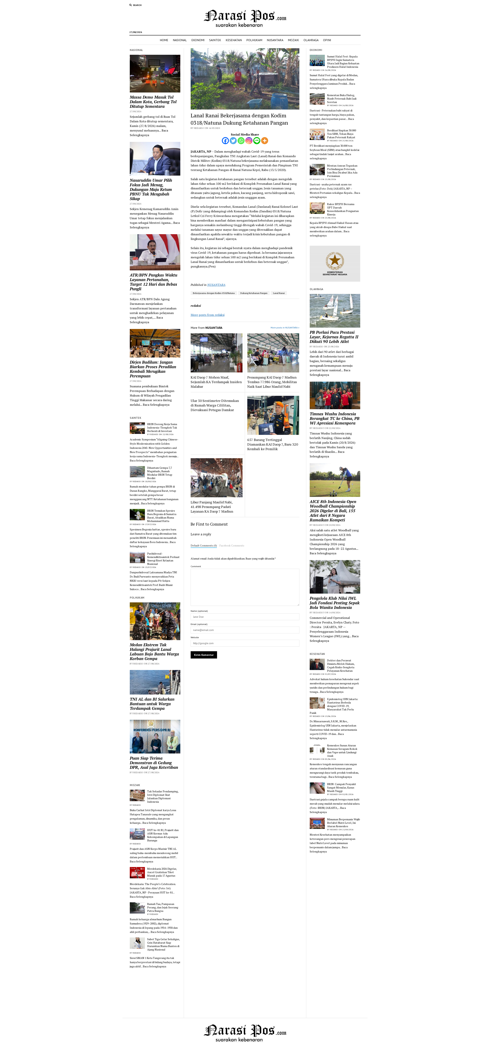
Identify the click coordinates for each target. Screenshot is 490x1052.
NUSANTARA (275, 40)
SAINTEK (215, 40)
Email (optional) (199, 624)
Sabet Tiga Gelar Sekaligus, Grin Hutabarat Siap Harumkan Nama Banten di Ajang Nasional (163, 944)
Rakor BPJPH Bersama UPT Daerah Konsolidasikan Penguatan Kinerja (343, 209)
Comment (196, 566)
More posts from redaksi (208, 315)
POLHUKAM (254, 40)
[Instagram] (248, 140)
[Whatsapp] (241, 140)
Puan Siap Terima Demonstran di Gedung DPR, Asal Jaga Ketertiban (154, 763)
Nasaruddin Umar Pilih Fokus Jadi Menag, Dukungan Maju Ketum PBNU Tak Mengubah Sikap (151, 189)
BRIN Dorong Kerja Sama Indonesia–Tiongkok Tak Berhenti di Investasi (162, 427)
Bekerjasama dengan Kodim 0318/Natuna (214, 293)
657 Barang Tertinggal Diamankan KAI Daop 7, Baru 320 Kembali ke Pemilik (272, 444)
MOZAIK (293, 40)
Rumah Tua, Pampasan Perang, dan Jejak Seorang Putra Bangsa (162, 907)
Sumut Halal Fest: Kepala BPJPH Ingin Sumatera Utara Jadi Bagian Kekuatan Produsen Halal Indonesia (343, 62)
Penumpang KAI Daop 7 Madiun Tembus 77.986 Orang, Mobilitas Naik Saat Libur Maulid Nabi (272, 382)
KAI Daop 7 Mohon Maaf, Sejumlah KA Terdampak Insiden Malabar (216, 382)
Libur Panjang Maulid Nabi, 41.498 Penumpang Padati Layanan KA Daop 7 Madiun (212, 507)
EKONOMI (198, 40)
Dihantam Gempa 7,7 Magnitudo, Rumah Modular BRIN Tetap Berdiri (159, 473)
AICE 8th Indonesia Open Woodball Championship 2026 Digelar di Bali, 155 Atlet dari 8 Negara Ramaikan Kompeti (333, 510)
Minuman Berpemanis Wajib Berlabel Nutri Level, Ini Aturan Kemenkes (343, 823)
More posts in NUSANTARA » (285, 327)
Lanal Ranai (279, 293)
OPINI (327, 40)
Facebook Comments (231, 545)
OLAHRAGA (311, 40)
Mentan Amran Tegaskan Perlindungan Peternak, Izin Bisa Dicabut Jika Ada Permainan (342, 171)
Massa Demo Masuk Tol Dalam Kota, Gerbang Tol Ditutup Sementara (153, 102)
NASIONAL (180, 40)
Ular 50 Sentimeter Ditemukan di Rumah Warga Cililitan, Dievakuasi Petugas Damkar (215, 405)
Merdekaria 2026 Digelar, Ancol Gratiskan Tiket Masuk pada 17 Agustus (162, 872)
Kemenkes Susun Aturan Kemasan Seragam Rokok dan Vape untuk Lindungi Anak (342, 751)
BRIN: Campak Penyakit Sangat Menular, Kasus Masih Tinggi (341, 787)
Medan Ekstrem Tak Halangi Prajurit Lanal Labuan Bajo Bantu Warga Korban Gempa (154, 651)
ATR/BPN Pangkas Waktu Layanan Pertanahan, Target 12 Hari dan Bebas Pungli (153, 282)
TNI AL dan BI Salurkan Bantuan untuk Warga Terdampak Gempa (152, 704)
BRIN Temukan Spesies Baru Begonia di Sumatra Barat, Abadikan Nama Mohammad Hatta (161, 516)
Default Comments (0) (204, 545)
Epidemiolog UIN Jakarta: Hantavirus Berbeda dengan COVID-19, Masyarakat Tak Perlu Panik (334, 706)
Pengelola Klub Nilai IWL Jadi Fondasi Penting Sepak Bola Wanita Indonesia (334, 603)
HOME (164, 40)
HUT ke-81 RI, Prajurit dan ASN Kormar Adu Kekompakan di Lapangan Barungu (163, 835)
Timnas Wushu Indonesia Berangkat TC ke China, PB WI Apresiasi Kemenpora (334, 418)
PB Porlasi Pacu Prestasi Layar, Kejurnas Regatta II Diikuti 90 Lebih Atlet (334, 337)
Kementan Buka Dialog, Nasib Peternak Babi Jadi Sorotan (341, 98)
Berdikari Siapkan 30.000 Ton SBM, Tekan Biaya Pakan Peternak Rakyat (341, 134)
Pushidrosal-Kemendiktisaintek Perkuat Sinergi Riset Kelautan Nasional (163, 559)
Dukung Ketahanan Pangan (253, 293)
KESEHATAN (234, 40)
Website (195, 637)
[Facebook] (225, 140)
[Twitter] (233, 140)
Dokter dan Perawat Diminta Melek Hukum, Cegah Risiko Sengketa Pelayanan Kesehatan (340, 665)
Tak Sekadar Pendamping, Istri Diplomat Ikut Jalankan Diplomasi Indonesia (162, 796)
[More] (264, 140)
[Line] (256, 140)
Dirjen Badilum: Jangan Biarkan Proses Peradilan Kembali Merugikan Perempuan (153, 369)
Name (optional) (199, 610)
